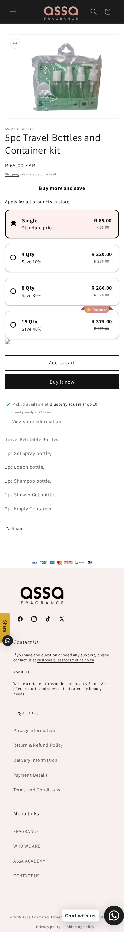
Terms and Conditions (36, 790)
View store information (36, 421)
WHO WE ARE (26, 846)
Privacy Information (34, 730)
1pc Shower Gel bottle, (30, 495)
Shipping (12, 174)
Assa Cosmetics (36, 916)
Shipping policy (80, 926)
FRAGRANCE (26, 831)
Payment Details (30, 775)
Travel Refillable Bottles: (33, 439)
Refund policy (102, 917)
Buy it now (62, 382)
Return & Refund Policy (37, 745)
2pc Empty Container (29, 508)
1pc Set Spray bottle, (28, 453)
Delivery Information (35, 760)
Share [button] (18, 528)
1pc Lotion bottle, (25, 467)
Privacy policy (48, 926)
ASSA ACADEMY (29, 861)
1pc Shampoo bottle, (28, 481)
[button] (13, 11)
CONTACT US (26, 876)
